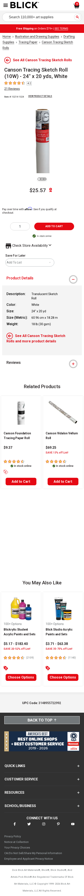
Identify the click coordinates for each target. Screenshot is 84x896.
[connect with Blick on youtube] (72, 827)
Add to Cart (21, 481)
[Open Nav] (5, 5)
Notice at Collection (16, 842)
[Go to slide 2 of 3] (42, 179)
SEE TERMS (61, 28)
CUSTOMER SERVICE (21, 779)
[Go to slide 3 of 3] (45, 179)
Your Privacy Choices (17, 847)
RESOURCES (14, 792)
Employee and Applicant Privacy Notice (28, 858)
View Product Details (40, 96)
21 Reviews (12, 88)
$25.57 (38, 190)
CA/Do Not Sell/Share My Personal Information (33, 853)
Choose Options (21, 677)
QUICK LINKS (15, 766)
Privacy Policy (12, 836)
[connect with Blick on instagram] (43, 827)
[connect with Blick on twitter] (29, 827)
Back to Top (40, 720)
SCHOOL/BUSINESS (20, 806)
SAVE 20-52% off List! (17, 648)
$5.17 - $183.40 (16, 644)
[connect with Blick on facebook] (14, 827)
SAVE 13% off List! (57, 452)
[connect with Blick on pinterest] (58, 827)
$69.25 (51, 448)
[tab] (42, 278)
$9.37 (8, 448)
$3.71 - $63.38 (57, 644)
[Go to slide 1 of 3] (38, 179)
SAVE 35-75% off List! (59, 648)
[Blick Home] (24, 5)
